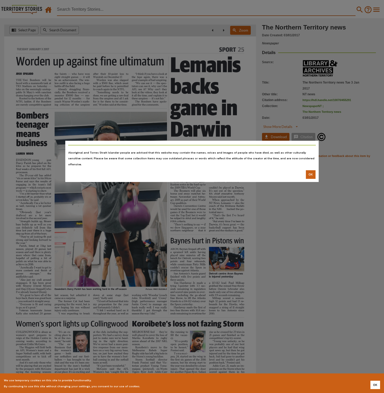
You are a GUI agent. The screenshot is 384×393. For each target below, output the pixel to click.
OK (311, 174)
